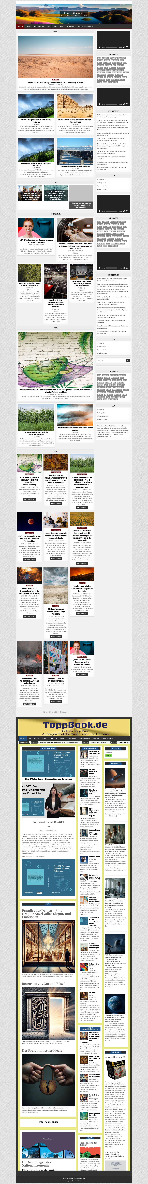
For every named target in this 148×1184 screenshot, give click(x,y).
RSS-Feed (52, 84)
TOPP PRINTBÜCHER (39, 26)
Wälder (100, 82)
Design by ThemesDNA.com (74, 1181)
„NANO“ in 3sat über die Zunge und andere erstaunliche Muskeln (36, 241)
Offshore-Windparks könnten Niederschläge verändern (36, 121)
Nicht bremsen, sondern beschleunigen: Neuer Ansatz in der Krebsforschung (29, 481)
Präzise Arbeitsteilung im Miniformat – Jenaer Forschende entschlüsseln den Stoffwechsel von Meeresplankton (30, 195)
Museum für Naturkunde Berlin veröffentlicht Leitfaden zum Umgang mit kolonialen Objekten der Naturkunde (81, 204)
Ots (105, 77)
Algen (99, 58)
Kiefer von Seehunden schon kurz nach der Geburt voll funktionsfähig (56, 197)
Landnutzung (109, 70)
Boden (121, 60)
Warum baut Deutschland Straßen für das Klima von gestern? (75, 429)
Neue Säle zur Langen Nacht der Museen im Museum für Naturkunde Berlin (56, 535)
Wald (108, 80)
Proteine (110, 77)
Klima (61, 26)
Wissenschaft (83, 656)
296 (55, 712)
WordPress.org (102, 189)
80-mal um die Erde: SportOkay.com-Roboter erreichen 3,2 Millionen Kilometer (56, 303)
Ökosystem (111, 82)
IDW (114, 65)
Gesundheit (101, 65)
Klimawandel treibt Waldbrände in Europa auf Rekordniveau (36, 164)
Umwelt (55, 26)
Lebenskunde (30, 474)
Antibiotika (105, 58)
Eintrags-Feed (101, 183)
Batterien (107, 60)
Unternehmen (101, 80)
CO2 (104, 63)
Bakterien (100, 60)
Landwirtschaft (119, 70)
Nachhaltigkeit (102, 75)
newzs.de (100, 77)
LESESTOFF (28, 26)
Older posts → (63, 712)
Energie (114, 63)
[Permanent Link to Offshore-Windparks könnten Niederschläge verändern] (36, 106)
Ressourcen (117, 77)
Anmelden (100, 179)
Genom (125, 63)
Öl (116, 82)
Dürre (108, 63)
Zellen (105, 82)
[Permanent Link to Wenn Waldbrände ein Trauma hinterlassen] (75, 151)
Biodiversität (114, 60)
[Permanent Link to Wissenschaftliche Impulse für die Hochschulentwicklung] (36, 417)
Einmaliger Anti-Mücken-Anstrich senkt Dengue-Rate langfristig (75, 121)
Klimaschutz (112, 68)
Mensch (108, 72)
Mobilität (126, 72)
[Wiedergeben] (100, 47)
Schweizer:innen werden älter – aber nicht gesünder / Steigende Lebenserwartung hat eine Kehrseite (75, 246)
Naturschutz (118, 75)
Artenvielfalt (113, 58)
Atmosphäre (122, 58)
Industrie (100, 68)
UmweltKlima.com (74, 13)
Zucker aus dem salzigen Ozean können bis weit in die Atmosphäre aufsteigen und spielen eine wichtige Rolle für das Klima (55, 390)
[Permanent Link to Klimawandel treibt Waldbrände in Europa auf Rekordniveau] (36, 150)
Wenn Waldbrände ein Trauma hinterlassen (75, 166)
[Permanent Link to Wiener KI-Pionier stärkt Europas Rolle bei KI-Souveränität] (29, 272)
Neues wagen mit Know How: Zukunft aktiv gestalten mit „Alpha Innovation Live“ (82, 283)
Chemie (99, 63)
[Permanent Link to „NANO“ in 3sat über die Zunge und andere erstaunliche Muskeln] (36, 228)
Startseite (20, 26)
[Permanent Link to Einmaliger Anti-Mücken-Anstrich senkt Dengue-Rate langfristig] (75, 106)
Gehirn (119, 63)
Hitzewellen (108, 65)
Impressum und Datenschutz (85, 26)
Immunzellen (120, 65)
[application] (113, 40)
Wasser (113, 80)
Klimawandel (121, 68)
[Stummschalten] (124, 47)
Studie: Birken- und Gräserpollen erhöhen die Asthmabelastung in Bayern (56, 82)
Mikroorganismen (117, 72)
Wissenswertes (70, 26)
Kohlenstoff (101, 70)
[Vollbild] (127, 47)
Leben (48, 26)
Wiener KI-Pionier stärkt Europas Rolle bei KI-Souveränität (30, 284)
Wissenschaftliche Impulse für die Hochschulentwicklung (36, 433)
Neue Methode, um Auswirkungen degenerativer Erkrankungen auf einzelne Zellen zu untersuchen (56, 479)
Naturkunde (110, 75)
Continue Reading (30, 499)
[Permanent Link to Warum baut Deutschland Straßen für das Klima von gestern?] (75, 415)
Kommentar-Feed (102, 186)
